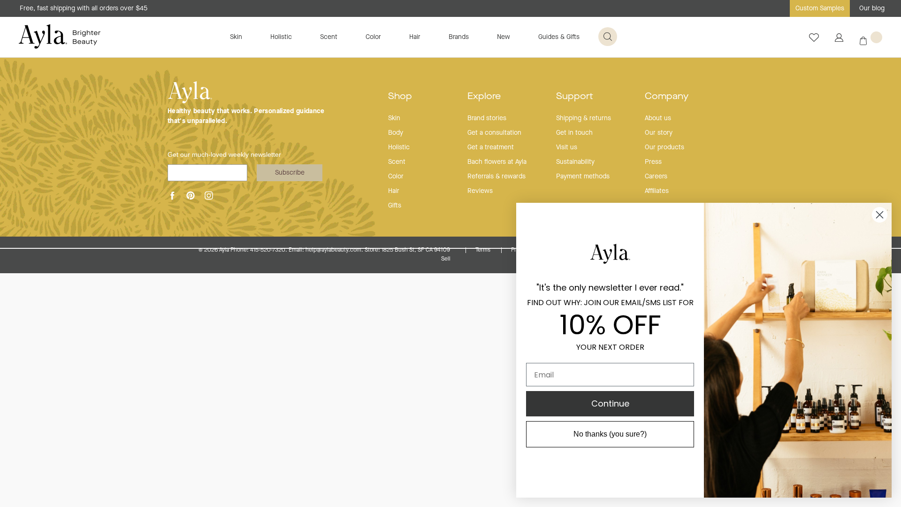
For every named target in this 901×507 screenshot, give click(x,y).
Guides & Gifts (559, 37)
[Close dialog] (879, 215)
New (503, 37)
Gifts (394, 205)
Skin (236, 37)
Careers (656, 176)
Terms (483, 250)
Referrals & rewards (496, 176)
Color (373, 37)
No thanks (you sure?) (610, 434)
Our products (664, 147)
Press (653, 162)
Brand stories (486, 118)
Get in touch (574, 133)
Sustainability (575, 162)
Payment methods (583, 176)
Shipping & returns (583, 118)
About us (658, 118)
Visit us (566, 147)
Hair (414, 37)
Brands (459, 37)
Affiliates (657, 191)
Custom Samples (819, 8)
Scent (328, 37)
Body (395, 133)
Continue (610, 403)
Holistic (281, 37)
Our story (658, 133)
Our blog (872, 8)
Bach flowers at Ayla (497, 162)
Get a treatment (490, 147)
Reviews (480, 191)
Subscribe (290, 172)
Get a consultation (494, 133)
